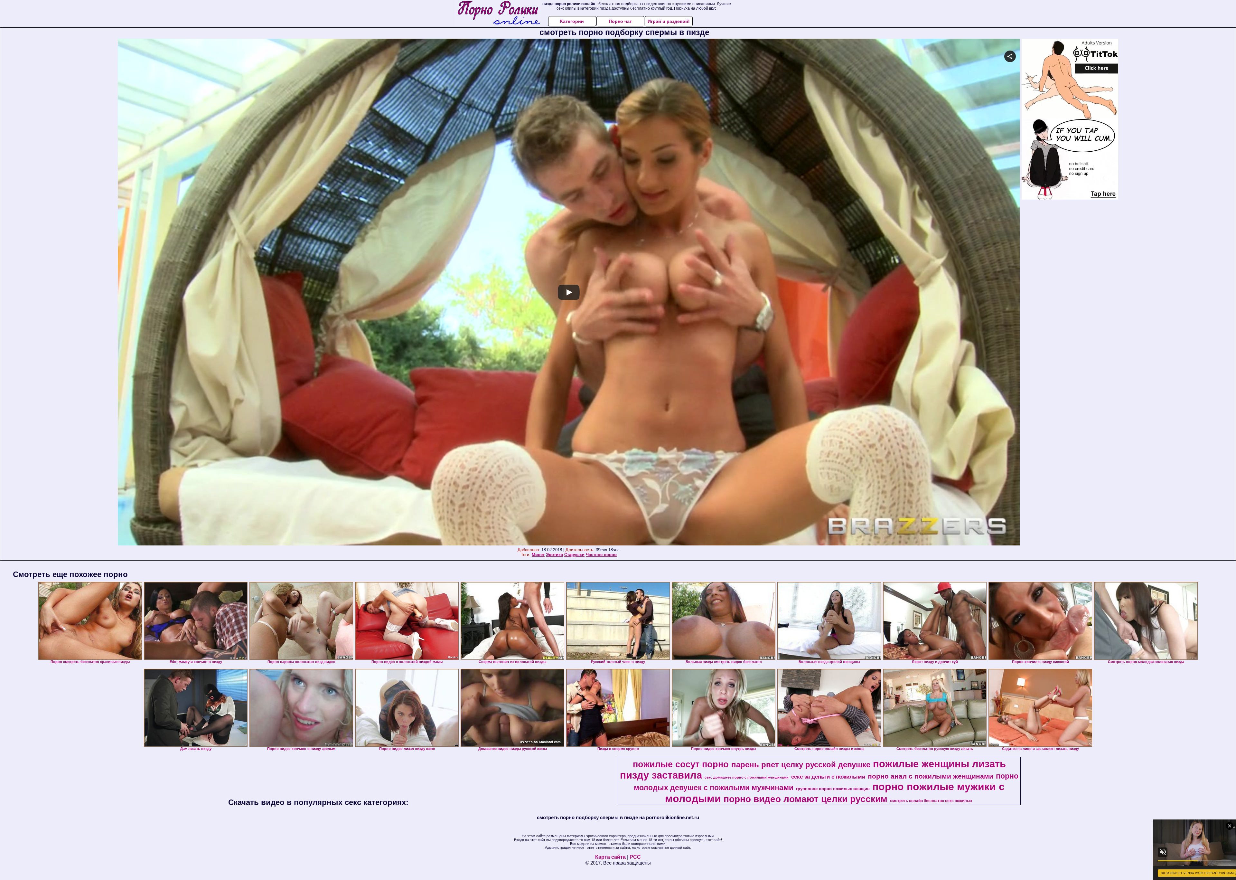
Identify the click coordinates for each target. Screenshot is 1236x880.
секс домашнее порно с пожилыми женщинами (747, 777)
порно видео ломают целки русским (805, 799)
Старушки (574, 554)
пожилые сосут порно (681, 764)
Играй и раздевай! (669, 21)
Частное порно (601, 554)
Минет (538, 554)
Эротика (554, 554)
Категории (572, 21)
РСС (635, 857)
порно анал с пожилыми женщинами (930, 776)
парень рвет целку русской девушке (800, 764)
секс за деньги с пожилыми (828, 776)
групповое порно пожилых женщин (833, 788)
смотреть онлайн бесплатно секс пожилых (931, 801)
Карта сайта (610, 857)
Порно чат (620, 21)
